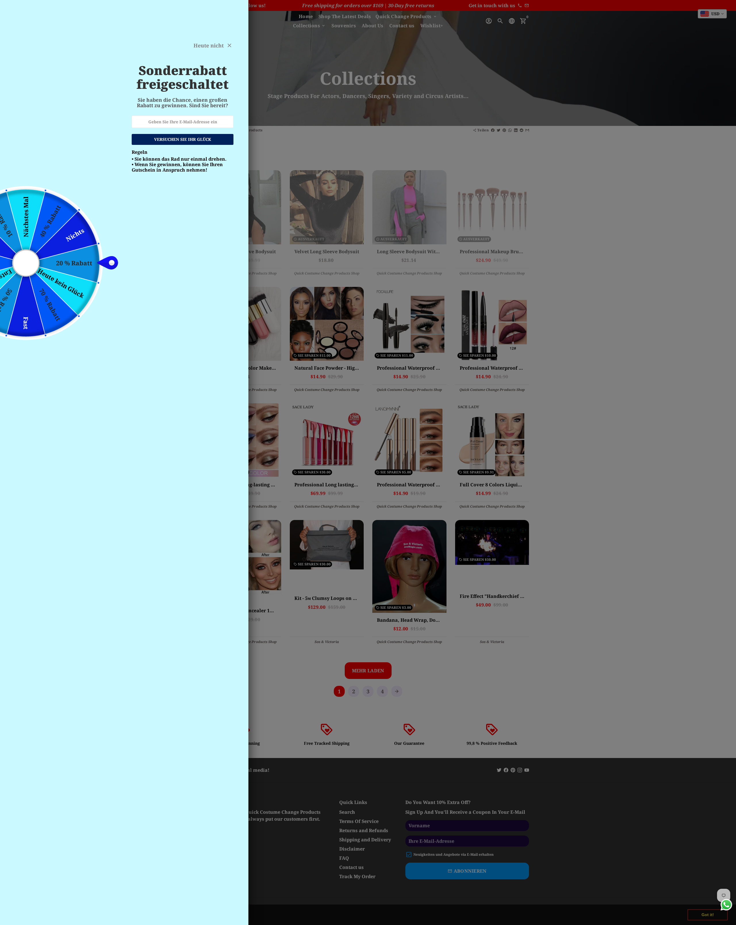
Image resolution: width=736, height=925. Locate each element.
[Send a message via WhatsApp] (726, 904)
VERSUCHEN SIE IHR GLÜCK (182, 139)
